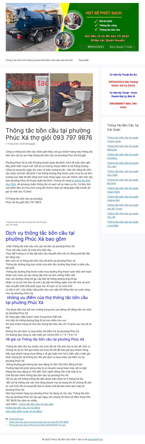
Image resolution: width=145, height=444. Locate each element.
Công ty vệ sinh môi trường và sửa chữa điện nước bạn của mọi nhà (39, 60)
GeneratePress (95, 439)
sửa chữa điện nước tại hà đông (24, 411)
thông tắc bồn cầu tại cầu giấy (36, 404)
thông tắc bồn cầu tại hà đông (23, 407)
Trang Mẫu (83, 60)
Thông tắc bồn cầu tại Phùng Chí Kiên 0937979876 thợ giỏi (37, 425)
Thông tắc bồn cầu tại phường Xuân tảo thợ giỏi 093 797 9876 (39, 422)
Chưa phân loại (16, 419)
